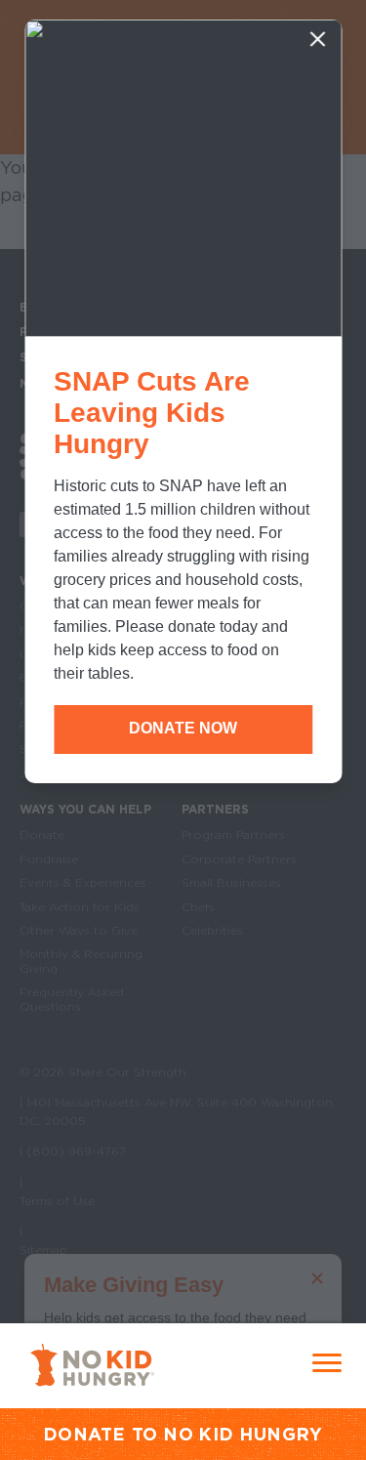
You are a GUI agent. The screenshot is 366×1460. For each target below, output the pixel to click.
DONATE (84, 1434)
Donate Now (183, 728)
